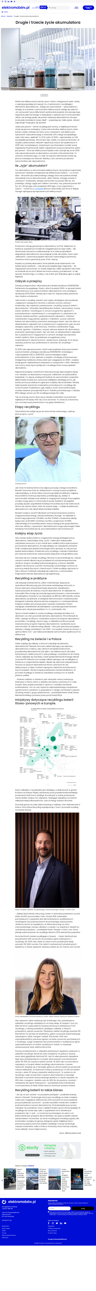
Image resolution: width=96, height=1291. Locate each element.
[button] (41, 95)
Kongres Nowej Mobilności (57, 1239)
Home (3, 16)
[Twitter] (57, 1223)
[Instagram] (53, 1223)
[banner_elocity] (48, 1158)
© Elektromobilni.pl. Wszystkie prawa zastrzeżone (48, 1243)
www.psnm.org (6, 1220)
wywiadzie (39, 188)
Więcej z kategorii (21, 1166)
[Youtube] (65, 1223)
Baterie (9, 16)
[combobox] (59, 8)
